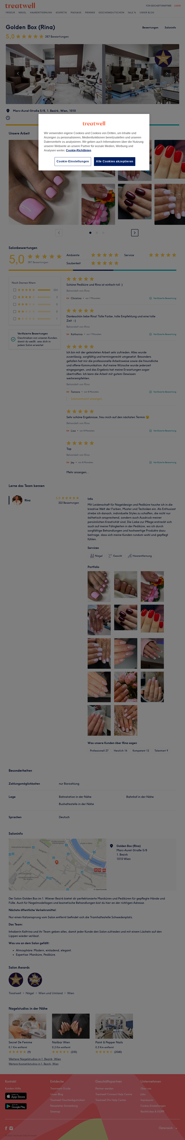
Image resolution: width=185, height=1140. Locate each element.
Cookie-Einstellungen (73, 161)
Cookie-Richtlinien (78, 150)
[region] (93, 142)
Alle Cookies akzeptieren (114, 161)
